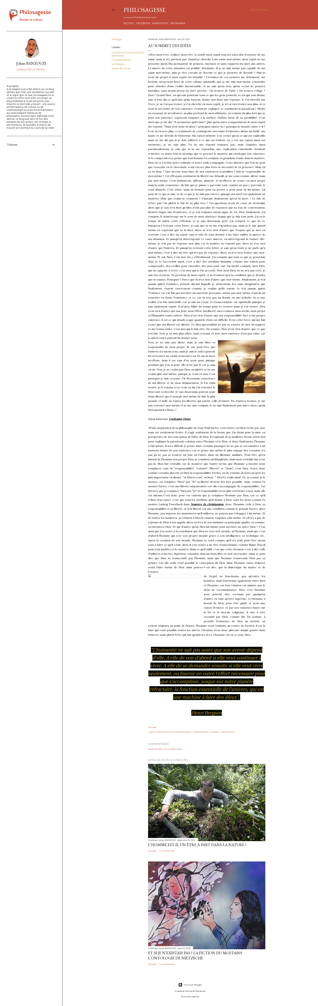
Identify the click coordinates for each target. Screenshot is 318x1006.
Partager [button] (117, 39)
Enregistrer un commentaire (165, 749)
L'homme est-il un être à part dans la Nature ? (197, 844)
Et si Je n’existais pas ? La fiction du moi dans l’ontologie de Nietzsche (195, 955)
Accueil (129, 23)
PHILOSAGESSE (145, 10)
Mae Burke (200, 991)
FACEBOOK (143, 23)
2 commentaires (167, 851)
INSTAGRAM (177, 23)
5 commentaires (167, 964)
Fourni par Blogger (193, 985)
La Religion (118, 64)
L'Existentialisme (121, 59)
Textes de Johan (121, 68)
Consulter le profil (31, 69)
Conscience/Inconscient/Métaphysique (173, 732)
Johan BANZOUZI (31, 63)
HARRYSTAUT (160, 23)
